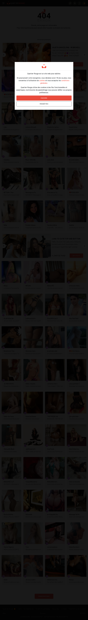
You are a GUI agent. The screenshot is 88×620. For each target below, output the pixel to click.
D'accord (44, 98)
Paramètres (44, 104)
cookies (42, 80)
